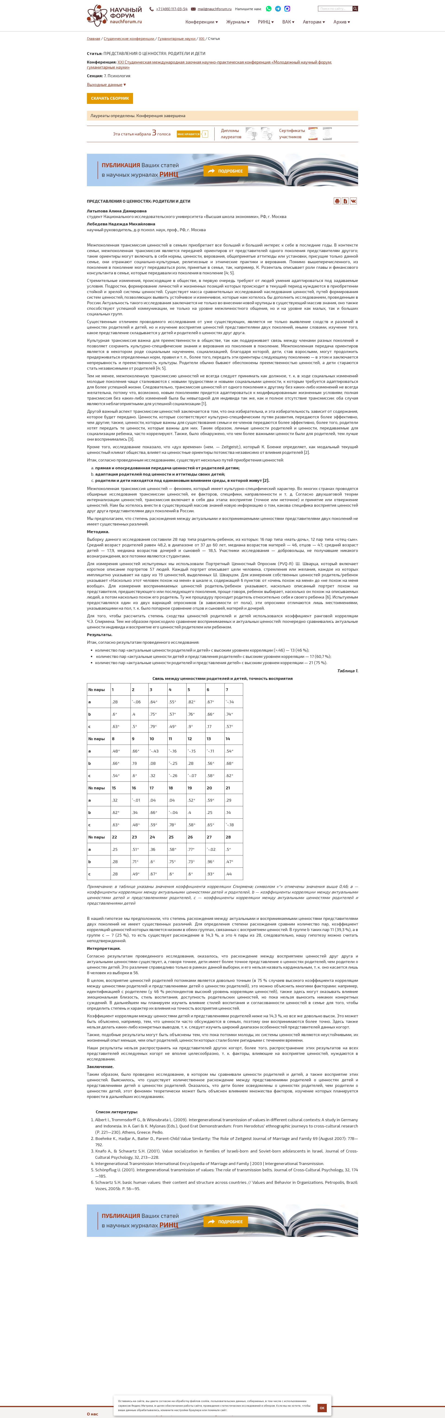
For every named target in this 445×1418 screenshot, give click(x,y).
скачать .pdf (345, 201)
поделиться (353, 201)
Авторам (312, 21)
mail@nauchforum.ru (215, 8)
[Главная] (115, 16)
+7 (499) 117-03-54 (172, 8)
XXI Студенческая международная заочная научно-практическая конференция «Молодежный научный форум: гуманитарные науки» (209, 64)
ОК (322, 1408)
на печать (337, 201)
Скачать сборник (110, 98)
